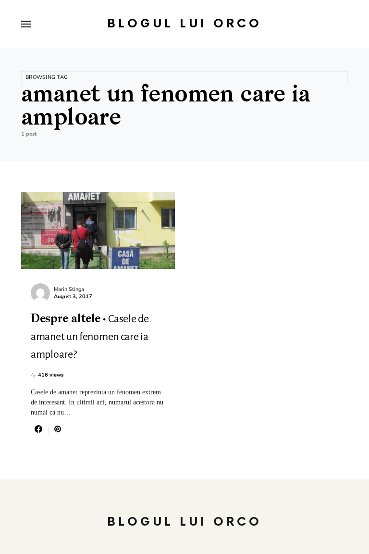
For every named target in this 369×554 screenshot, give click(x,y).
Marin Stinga (69, 289)
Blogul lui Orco (184, 24)
